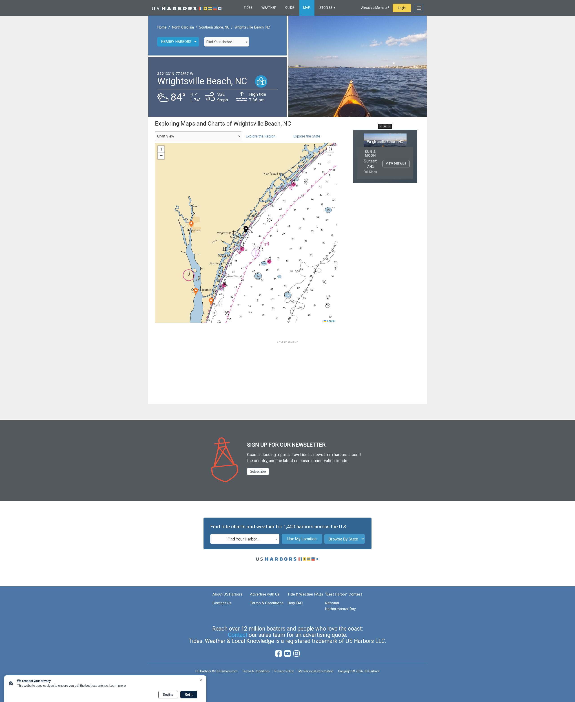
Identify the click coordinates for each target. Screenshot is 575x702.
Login (402, 8)
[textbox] (226, 42)
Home (162, 27)
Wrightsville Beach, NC (252, 27)
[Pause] (385, 126)
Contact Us (221, 603)
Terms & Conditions (266, 603)
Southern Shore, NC (214, 27)
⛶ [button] (330, 149)
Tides (248, 7)
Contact (237, 635)
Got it (188, 694)
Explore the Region (260, 136)
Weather (268, 7)
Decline (168, 694)
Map (306, 7)
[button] (191, 224)
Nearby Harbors (176, 42)
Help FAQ (295, 603)
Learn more (117, 685)
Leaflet (330, 321)
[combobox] (226, 42)
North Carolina (183, 27)
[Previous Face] (381, 126)
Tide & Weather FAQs (305, 594)
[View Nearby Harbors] (261, 81)
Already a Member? (375, 7)
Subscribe (258, 471)
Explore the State (306, 136)
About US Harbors (227, 594)
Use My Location (302, 538)
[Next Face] (389, 126)
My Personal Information (316, 671)
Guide (289, 7)
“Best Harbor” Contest (343, 594)
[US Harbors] (186, 8)
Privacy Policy (284, 671)
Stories (326, 7)
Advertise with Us (265, 594)
